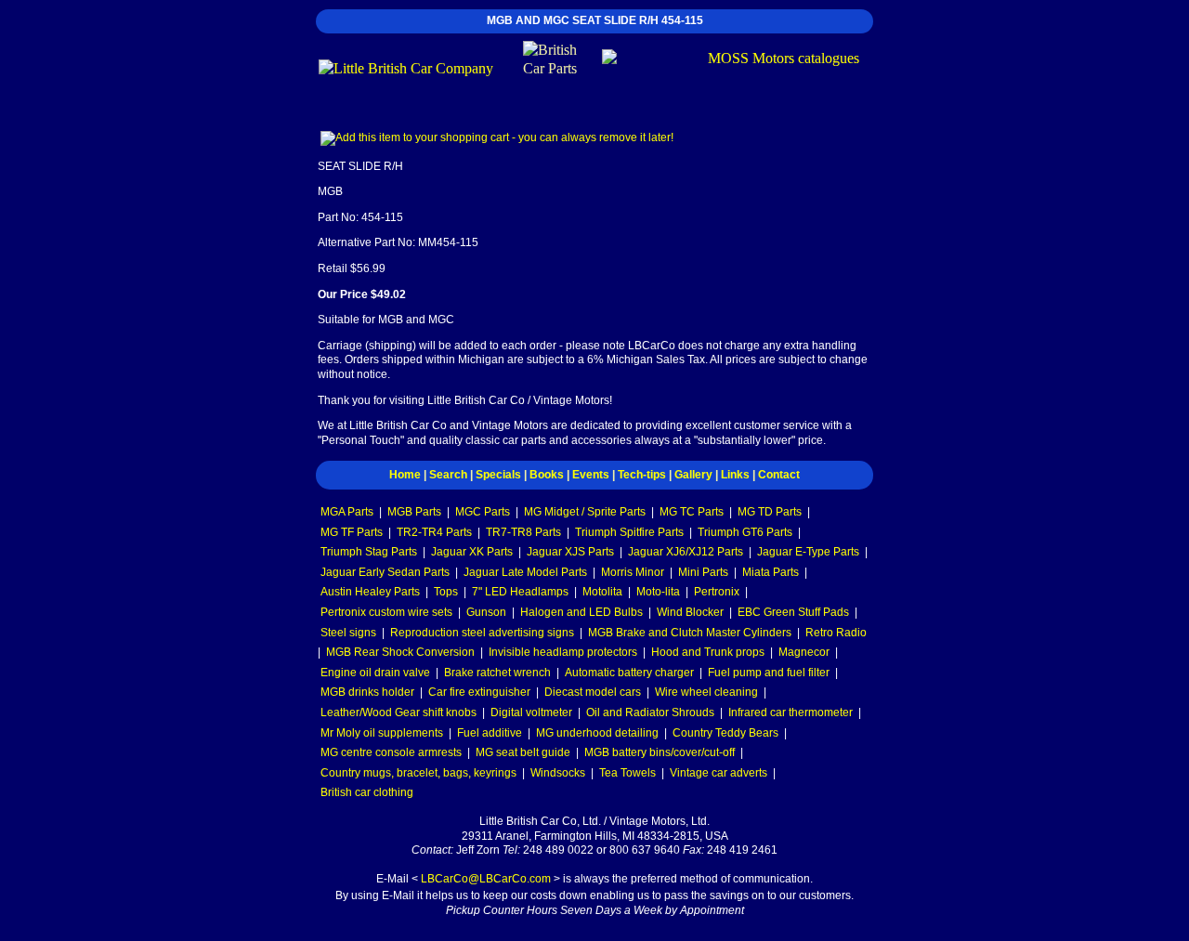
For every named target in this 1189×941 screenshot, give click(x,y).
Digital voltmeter (531, 712)
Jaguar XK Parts (472, 551)
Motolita (602, 591)
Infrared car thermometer (790, 712)
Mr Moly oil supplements (381, 732)
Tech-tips (642, 474)
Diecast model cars (592, 692)
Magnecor (804, 652)
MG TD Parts (770, 511)
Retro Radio (836, 632)
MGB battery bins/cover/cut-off (659, 752)
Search (448, 474)
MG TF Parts (351, 532)
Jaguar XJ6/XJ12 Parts (685, 551)
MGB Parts (414, 511)
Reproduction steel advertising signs (482, 632)
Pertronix (716, 591)
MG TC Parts (692, 511)
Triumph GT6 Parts (745, 532)
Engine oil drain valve (375, 672)
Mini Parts (703, 572)
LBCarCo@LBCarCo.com (486, 878)
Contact (779, 474)
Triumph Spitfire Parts (629, 532)
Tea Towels (627, 772)
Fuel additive (489, 732)
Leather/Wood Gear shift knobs (398, 712)
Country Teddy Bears (725, 732)
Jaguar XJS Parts (570, 551)
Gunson (486, 612)
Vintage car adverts (718, 772)
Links (735, 474)
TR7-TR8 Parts (523, 532)
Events (590, 474)
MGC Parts (482, 511)
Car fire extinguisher (479, 692)
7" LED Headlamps (520, 591)
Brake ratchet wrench (497, 672)
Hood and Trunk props (707, 652)
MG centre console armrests (391, 752)
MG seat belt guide (523, 752)
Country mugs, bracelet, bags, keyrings (418, 772)
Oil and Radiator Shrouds (650, 712)
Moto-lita (658, 591)
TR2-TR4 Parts (434, 532)
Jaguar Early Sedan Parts (385, 572)
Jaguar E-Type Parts (808, 551)
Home (405, 474)
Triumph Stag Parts (368, 551)
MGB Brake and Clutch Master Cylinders (689, 632)
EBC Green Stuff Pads (793, 612)
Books (546, 474)
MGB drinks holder (367, 692)
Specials (498, 474)
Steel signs (348, 632)
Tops (446, 591)
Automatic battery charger (629, 672)
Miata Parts (770, 572)
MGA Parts (346, 511)
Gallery (693, 474)
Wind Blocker (690, 612)
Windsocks (557, 772)
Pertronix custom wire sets (386, 612)
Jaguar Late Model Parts (525, 572)
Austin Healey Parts (370, 591)
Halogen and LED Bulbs (581, 612)
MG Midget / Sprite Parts (585, 511)
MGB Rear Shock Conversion (400, 652)
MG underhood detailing (597, 732)
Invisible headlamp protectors (563, 652)
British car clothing (366, 792)
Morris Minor (632, 572)
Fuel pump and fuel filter (769, 672)
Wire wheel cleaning (706, 692)
